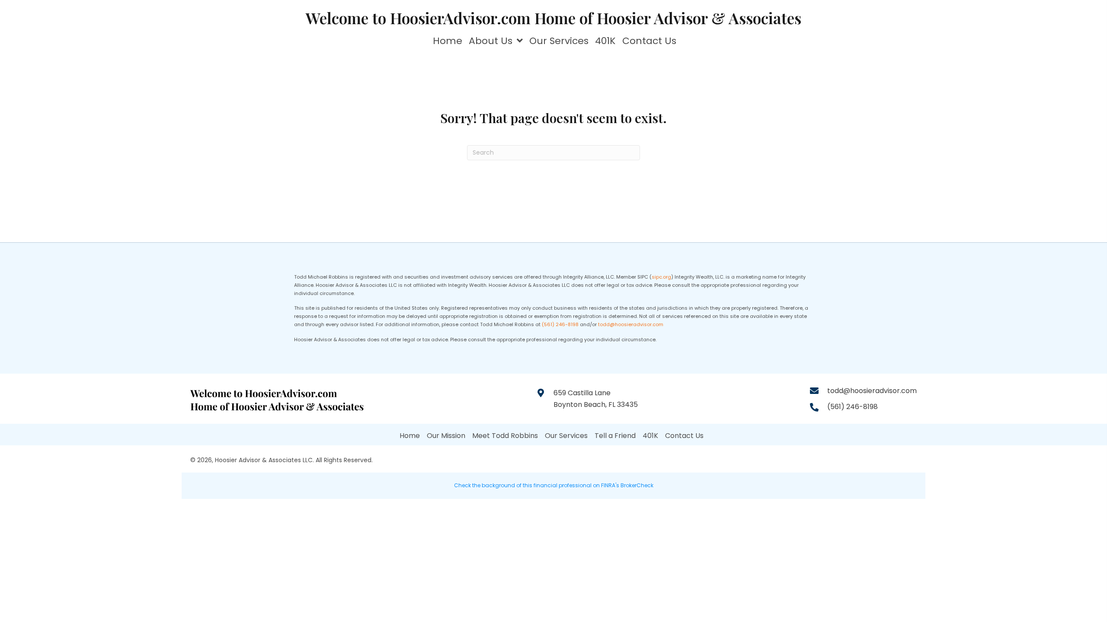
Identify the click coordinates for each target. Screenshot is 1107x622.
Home (410, 436)
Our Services (566, 436)
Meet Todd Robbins (505, 436)
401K (650, 436)
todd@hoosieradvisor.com (630, 324)
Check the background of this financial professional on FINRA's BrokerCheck (553, 485)
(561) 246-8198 (560, 324)
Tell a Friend (615, 436)
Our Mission (446, 436)
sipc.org (661, 276)
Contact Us (684, 436)
